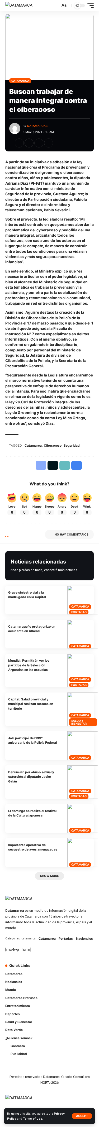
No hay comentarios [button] (71, 534)
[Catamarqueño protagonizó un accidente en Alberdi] (83, 634)
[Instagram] (80, 969)
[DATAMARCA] (18, 5)
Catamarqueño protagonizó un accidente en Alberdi (31, 628)
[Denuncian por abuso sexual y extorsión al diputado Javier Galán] (83, 782)
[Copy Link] (38, 143)
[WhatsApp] (58, 979)
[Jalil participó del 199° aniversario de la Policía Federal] (83, 745)
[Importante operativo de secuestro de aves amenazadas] (83, 852)
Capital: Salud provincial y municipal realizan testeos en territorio (30, 703)
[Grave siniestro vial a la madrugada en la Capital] (83, 600)
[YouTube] (73, 969)
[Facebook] (58, 969)
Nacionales (84, 938)
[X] (66, 969)
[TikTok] (88, 969)
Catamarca (20, 81)
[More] (58, 143)
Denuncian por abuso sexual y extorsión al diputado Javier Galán (31, 776)
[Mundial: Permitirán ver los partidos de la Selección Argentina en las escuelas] (83, 670)
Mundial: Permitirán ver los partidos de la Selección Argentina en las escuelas (28, 665)
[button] (82, 1116)
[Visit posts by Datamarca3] (14, 128)
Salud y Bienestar (79, 722)
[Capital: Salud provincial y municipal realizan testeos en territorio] (83, 709)
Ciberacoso (53, 445)
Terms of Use (32, 1118)
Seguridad (72, 445)
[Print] (48, 143)
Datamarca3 (37, 126)
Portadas (79, 612)
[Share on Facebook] (19, 143)
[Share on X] (29, 143)
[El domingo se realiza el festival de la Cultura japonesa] (83, 818)
